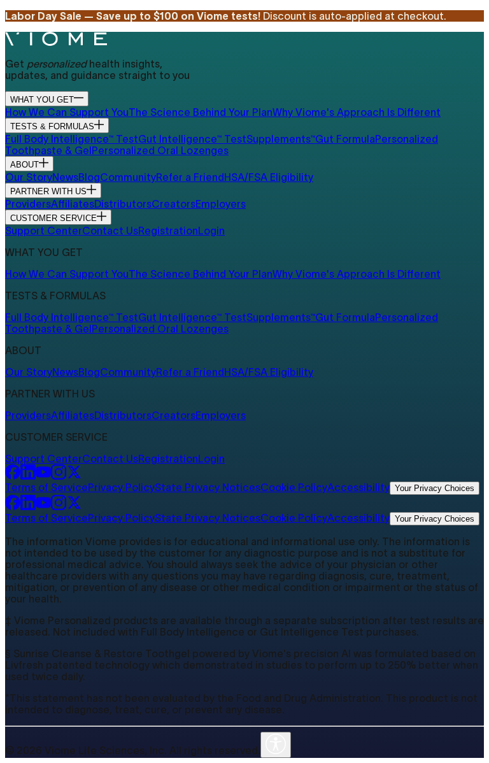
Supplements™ (280, 139)
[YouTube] (43, 475)
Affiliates (72, 204)
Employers (220, 204)
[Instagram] (58, 475)
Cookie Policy (293, 487)
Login (211, 230)
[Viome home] (56, 42)
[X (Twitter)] (74, 475)
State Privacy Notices (207, 487)
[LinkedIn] (28, 475)
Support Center (43, 230)
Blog (89, 177)
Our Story (28, 177)
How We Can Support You (67, 112)
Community (128, 177)
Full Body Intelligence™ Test (71, 139)
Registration (168, 230)
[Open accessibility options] (275, 745)
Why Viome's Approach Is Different (357, 112)
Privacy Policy (121, 487)
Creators (173, 204)
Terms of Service (46, 487)
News (65, 177)
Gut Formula (345, 139)
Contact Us (110, 230)
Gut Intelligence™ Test (192, 139)
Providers (28, 204)
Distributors (123, 204)
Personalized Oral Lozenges (160, 150)
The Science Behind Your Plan (201, 112)
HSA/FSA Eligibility (268, 177)
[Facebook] (12, 475)
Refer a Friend (190, 177)
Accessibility (358, 487)
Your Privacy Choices (434, 488)
